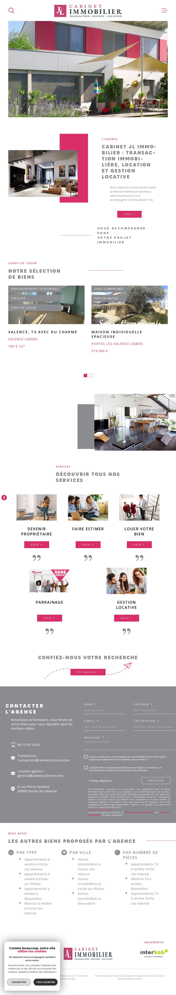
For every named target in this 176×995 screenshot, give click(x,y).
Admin (149, 975)
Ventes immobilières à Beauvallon (89, 898)
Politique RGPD (124, 978)
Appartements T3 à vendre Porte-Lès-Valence (144, 898)
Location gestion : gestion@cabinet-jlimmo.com (40, 773)
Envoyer (156, 780)
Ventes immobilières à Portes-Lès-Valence (89, 866)
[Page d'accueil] (88, 10)
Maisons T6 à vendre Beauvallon (141, 884)
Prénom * (143, 704)
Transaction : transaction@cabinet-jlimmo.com (44, 757)
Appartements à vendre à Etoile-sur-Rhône (37, 879)
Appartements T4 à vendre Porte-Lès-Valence (144, 869)
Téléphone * (146, 721)
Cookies (138, 979)
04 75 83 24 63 (29, 744)
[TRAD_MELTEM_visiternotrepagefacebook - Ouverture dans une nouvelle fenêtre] (4, 497)
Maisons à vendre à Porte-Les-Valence (38, 908)
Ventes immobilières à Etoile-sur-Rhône (91, 884)
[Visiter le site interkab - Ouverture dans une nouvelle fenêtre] (154, 953)
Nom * (90, 704)
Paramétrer (19, 982)
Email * (91, 721)
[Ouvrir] (11, 10)
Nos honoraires (103, 975)
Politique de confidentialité (100, 809)
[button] (85, 375)
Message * (94, 737)
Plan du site (119, 975)
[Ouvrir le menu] (165, 10)
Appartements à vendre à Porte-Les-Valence (37, 864)
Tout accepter (45, 982)
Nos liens (159, 975)
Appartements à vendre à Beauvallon (37, 894)
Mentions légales (135, 975)
